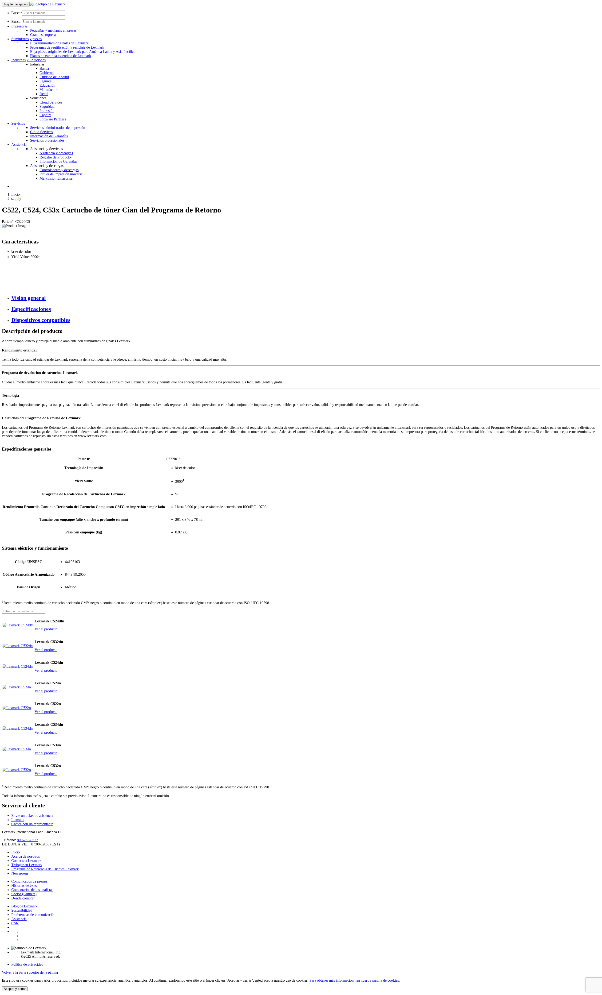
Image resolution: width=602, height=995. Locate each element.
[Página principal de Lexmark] (47, 4)
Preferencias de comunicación (33, 915)
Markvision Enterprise (56, 178)
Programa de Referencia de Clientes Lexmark (45, 869)
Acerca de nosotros (25, 856)
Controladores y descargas (59, 170)
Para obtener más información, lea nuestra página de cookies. (354, 980)
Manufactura (49, 90)
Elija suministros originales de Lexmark (59, 43)
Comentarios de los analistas (32, 890)
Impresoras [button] (19, 26)
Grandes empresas (43, 35)
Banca (44, 68)
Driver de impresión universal (61, 174)
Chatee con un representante (32, 824)
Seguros (45, 81)
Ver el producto (46, 629)
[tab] (305, 298)
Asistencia (19, 919)
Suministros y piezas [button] (26, 39)
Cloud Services (51, 102)
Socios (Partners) (23, 894)
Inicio (15, 194)
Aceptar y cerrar (15, 989)
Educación (47, 85)
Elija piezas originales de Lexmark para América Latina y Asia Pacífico (82, 52)
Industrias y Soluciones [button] (28, 60)
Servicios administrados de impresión (57, 128)
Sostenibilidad (21, 910)
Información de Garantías (49, 136)
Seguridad (47, 106)
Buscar (16, 13)
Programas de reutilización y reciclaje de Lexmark (67, 47)
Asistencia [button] (19, 145)
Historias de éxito (24, 885)
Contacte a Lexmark (26, 861)
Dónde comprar (23, 898)
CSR (15, 923)
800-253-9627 (27, 840)
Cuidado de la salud (54, 77)
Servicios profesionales (47, 140)
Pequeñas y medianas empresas (53, 30)
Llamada (17, 820)
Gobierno (47, 73)
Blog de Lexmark (24, 906)
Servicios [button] (18, 123)
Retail (44, 94)
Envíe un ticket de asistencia (32, 816)
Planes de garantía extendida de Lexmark (60, 56)
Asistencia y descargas (56, 153)
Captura (45, 115)
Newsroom (19, 873)
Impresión (47, 111)
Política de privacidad (27, 964)
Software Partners (53, 119)
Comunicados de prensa (29, 881)
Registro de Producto (55, 157)
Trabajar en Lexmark (26, 865)
